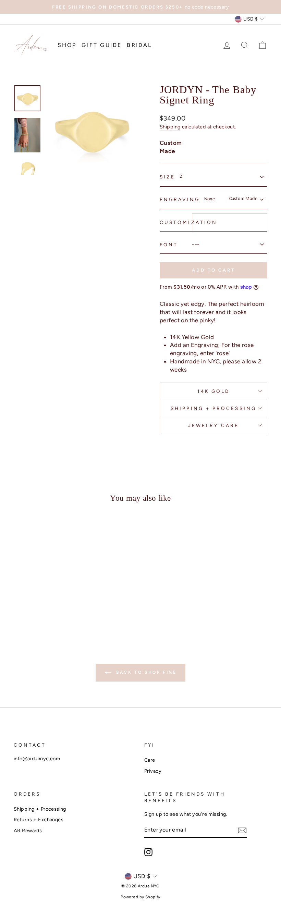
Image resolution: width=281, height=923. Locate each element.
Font (169, 244)
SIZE (167, 176)
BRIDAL (139, 45)
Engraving (180, 199)
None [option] (231, 199)
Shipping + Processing (213, 408)
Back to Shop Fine (145, 672)
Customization (188, 222)
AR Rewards (28, 830)
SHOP (67, 45)
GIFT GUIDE (102, 45)
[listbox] (221, 176)
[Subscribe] (242, 830)
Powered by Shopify (140, 897)
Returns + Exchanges (38, 819)
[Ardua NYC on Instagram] (148, 852)
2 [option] (181, 176)
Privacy (152, 771)
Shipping (170, 127)
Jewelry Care (213, 425)
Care (149, 760)
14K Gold (213, 391)
